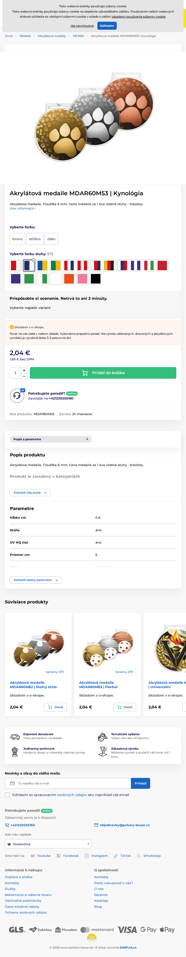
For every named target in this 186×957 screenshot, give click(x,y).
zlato (51, 239)
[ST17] (69, 279)
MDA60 (78, 36)
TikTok (125, 856)
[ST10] (136, 265)
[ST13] (16, 279)
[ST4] (56, 265)
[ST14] (29, 279)
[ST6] (82, 265)
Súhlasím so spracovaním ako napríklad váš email (70, 795)
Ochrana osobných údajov (26, 912)
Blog (98, 906)
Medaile (25, 36)
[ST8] (109, 265)
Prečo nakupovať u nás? (113, 883)
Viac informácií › (23, 208)
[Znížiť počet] (24, 376)
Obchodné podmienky (23, 900)
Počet (15, 373)
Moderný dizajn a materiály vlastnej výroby (54, 752)
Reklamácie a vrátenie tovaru (28, 895)
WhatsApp (152, 856)
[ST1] (16, 265)
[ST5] (69, 265)
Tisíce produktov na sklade (42, 738)
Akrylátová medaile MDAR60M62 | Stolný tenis (33, 684)
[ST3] (42, 265)
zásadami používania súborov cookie (138, 16)
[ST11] (149, 265)
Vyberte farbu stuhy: (31, 254)
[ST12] (162, 265)
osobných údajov (72, 795)
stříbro (35, 239)
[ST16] (56, 279)
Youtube (44, 856)
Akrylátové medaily (52, 36)
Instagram (99, 856)
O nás (99, 889)
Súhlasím (107, 26)
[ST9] (122, 265)
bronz (17, 239)
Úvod (9, 36)
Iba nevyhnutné (82, 26)
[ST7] (96, 265)
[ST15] (42, 279)
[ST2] (29, 265)
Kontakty (12, 883)
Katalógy (101, 900)
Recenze (101, 895)
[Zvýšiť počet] (24, 370)
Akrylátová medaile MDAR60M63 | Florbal (98, 684)
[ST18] (82, 279)
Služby (10, 889)
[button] (30, 492)
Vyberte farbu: (22, 227)
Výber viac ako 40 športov (130, 738)
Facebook (71, 856)
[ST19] (96, 279)
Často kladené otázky (22, 906)
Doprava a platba (18, 877)
